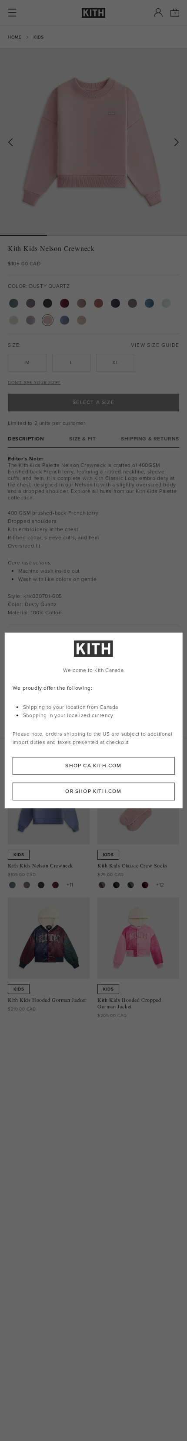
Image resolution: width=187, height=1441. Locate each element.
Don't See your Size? (34, 382)
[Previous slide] (10, 142)
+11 (70, 885)
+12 (160, 885)
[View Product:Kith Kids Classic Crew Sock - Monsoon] (102, 885)
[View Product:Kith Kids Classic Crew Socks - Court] (130, 885)
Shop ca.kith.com (93, 766)
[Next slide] (176, 142)
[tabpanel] (93, 536)
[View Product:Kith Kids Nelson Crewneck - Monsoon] (26, 885)
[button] (70, 235)
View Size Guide (155, 345)
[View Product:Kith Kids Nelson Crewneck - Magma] (55, 885)
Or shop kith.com (93, 791)
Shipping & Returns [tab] (150, 439)
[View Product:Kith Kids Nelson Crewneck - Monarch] (41, 885)
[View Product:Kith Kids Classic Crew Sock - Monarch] (116, 885)
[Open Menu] (12, 12)
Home (14, 37)
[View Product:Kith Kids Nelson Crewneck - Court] (12, 885)
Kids (38, 37)
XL (115, 362)
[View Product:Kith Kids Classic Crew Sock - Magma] (145, 885)
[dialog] (94, 720)
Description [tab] (26, 439)
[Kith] (93, 13)
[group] (93, 142)
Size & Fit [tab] (82, 439)
